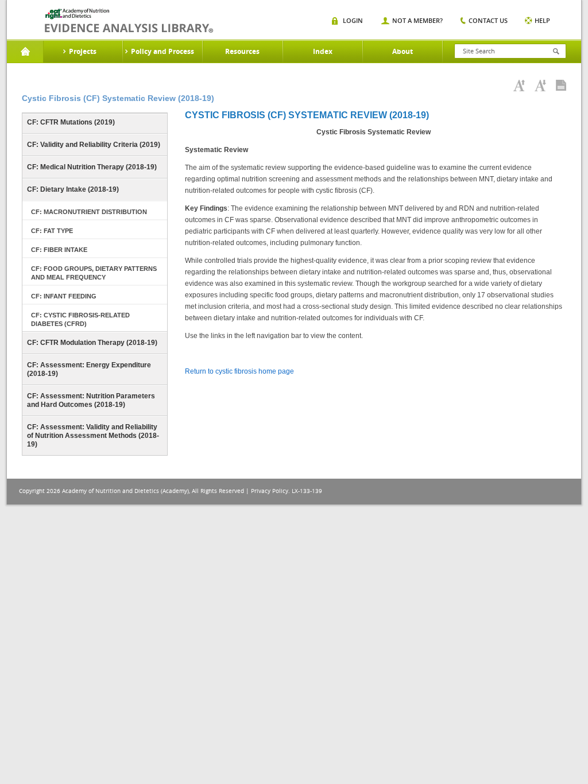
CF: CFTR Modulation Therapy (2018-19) (92, 343)
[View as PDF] (561, 85)
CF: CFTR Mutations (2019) (71, 122)
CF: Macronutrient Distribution (89, 211)
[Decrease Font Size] (540, 85)
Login (353, 20)
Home (25, 52)
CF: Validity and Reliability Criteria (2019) (93, 145)
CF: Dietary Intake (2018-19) (73, 189)
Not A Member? (417, 20)
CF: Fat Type (52, 230)
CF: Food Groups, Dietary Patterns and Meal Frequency (94, 273)
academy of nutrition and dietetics (129, 21)
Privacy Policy (269, 491)
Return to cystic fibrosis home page (239, 371)
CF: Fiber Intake (59, 249)
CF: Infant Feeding (63, 296)
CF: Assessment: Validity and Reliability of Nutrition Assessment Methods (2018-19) (93, 435)
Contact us (488, 20)
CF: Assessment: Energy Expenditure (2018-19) (89, 369)
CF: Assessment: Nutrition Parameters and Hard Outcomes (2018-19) (91, 400)
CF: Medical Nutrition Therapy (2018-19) (92, 167)
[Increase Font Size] (519, 85)
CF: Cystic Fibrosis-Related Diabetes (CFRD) (80, 319)
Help (542, 20)
